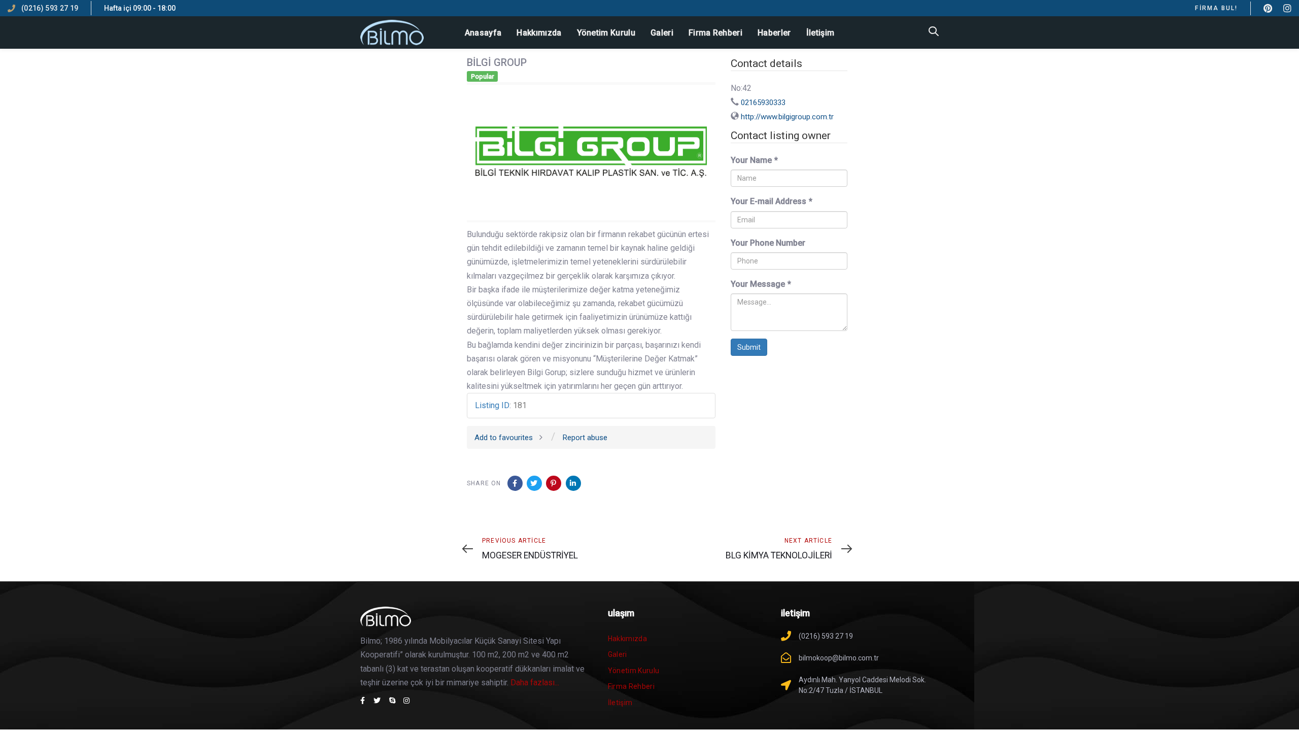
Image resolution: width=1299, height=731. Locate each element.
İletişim (620, 703)
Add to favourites (503, 437)
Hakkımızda (627, 639)
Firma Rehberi (631, 686)
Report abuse (585, 437)
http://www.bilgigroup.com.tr (787, 116)
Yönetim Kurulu (634, 671)
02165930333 (763, 102)
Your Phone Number (768, 243)
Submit (749, 347)
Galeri (617, 654)
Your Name (754, 160)
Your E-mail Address (771, 201)
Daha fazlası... (534, 682)
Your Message (761, 284)
